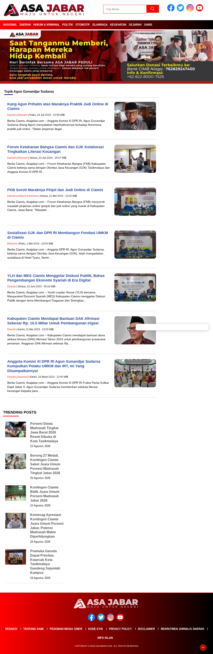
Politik (67, 24)
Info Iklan (105, 637)
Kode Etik (95, 628)
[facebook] (171, 10)
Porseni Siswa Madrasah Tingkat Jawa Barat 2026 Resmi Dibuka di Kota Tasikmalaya (44, 432)
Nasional (10, 24)
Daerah (25, 24)
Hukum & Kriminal (46, 24)
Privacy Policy (120, 628)
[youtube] (200, 10)
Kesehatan (118, 24)
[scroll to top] (203, 647)
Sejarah (135, 24)
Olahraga (100, 24)
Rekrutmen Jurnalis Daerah (182, 628)
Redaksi (11, 628)
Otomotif (83, 24)
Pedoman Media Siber (66, 628)
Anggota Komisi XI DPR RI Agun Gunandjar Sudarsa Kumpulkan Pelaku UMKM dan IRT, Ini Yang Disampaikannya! (53, 366)
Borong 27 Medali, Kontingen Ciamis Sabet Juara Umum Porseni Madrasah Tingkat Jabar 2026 (45, 464)
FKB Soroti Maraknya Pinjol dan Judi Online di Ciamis (55, 190)
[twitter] (181, 10)
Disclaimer (146, 628)
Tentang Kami (33, 628)
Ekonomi (23, 114)
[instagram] (190, 10)
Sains (148, 24)
